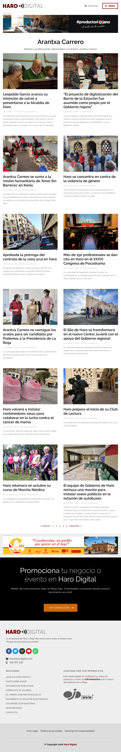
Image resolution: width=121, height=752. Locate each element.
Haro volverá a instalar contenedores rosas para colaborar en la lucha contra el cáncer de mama (28, 415)
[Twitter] (15, 651)
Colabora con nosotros (20, 703)
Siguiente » (75, 525)
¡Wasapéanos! (14, 708)
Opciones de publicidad (20, 686)
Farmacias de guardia (18, 690)
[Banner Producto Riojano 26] (60, 31)
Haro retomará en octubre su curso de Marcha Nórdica (27, 487)
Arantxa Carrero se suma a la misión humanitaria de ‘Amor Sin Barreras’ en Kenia (29, 180)
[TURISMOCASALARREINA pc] (60, 552)
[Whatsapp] (35, 651)
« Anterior (45, 525)
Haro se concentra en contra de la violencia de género (89, 178)
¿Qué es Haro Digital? (18, 677)
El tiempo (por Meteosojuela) (23, 695)
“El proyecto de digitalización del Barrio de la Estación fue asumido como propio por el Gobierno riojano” (90, 100)
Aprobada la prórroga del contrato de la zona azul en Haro (30, 257)
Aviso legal (32, 731)
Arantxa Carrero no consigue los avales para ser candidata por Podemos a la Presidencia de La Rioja (29, 336)
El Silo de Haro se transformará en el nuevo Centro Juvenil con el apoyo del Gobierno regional (90, 334)
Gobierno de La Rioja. (77, 682)
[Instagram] (22, 651)
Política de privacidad (51, 731)
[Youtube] (29, 651)
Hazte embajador (16, 681)
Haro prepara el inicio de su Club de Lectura (90, 411)
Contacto (12, 712)
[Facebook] (9, 651)
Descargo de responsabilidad (79, 731)
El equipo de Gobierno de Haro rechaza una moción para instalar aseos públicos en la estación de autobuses (88, 491)
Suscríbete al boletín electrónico (27, 699)
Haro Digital (70, 744)
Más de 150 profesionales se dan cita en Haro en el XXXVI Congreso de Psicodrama (90, 259)
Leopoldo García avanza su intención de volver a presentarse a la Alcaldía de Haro (26, 100)
